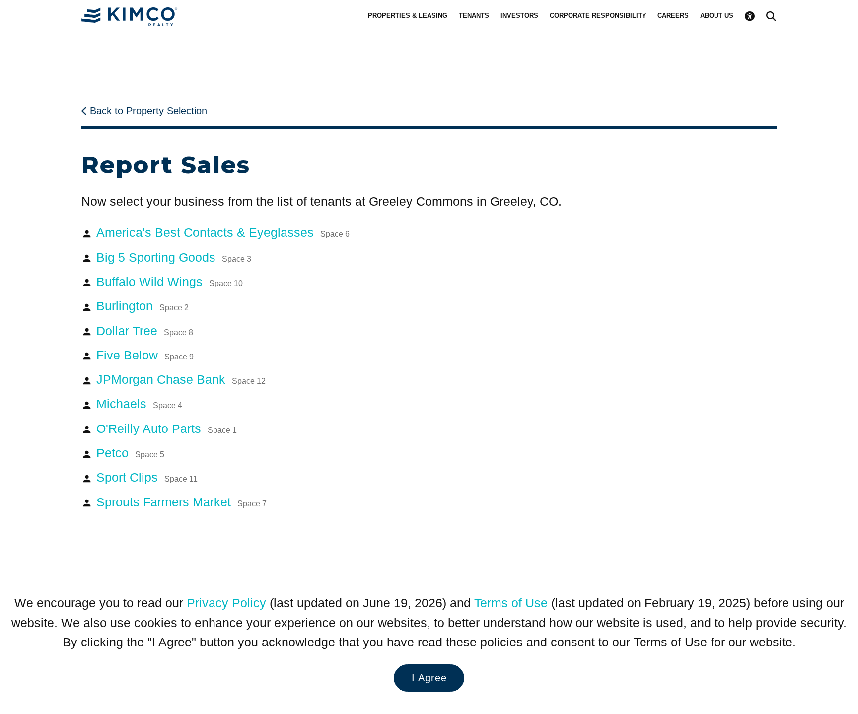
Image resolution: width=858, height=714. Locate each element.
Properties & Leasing (407, 15)
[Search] (771, 16)
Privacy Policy (226, 603)
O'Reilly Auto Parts (166, 428)
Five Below (145, 355)
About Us (716, 15)
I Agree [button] (429, 677)
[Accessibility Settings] (750, 16)
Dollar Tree (144, 331)
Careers (673, 15)
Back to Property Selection (148, 110)
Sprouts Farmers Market (181, 502)
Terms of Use (511, 603)
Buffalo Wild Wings (169, 281)
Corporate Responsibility (598, 15)
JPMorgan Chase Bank (181, 379)
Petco (130, 453)
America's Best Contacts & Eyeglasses (223, 232)
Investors (519, 15)
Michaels (139, 404)
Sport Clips (147, 477)
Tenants (474, 15)
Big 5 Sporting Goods (173, 257)
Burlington (142, 306)
